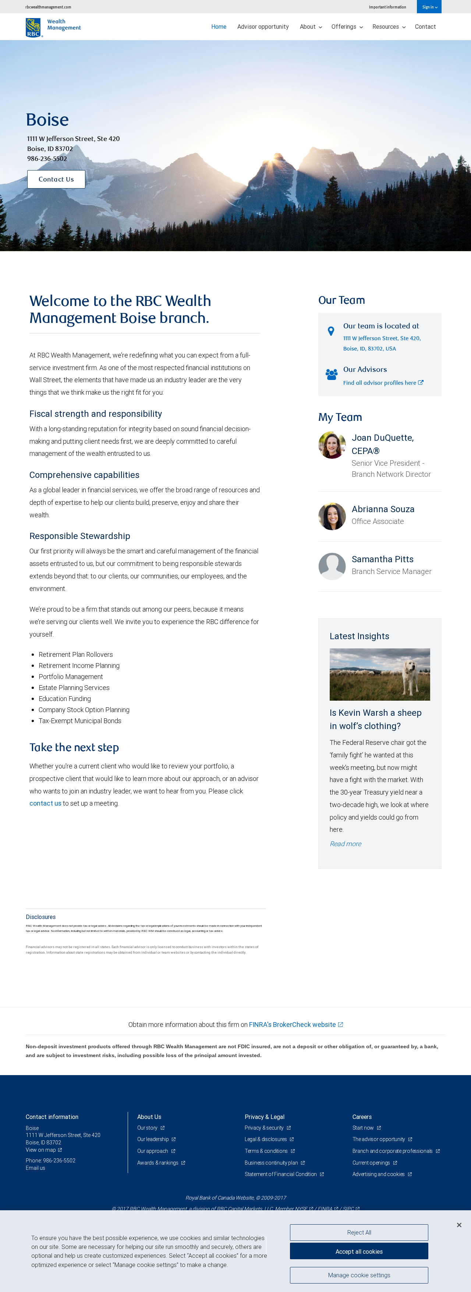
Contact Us (56, 180)
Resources (386, 26)
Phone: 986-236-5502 (50, 1160)
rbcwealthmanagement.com (48, 6)
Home (218, 26)
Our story (148, 1127)
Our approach (153, 1151)
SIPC (348, 1208)
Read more (345, 843)
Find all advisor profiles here (379, 383)
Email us (35, 1168)
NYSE (301, 1208)
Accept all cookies (359, 1251)
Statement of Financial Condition (281, 1174)
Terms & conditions (267, 1151)
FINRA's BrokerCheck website (292, 1024)
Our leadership (153, 1139)
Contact (425, 26)
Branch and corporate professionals (393, 1151)
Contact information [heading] (52, 1116)
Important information (387, 6)
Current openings (372, 1162)
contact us (45, 803)
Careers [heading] (362, 1116)
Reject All (359, 1232)
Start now (364, 1127)
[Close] (459, 1225)
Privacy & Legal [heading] (264, 1116)
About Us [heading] (149, 1116)
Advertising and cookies (379, 1174)
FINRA (325, 1208)
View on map (41, 1150)
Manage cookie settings (359, 1274)
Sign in (428, 6)
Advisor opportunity (263, 26)
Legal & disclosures (266, 1139)
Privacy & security (265, 1127)
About (308, 26)
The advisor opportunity (379, 1139)
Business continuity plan (272, 1162)
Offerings (345, 26)
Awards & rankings (158, 1162)
